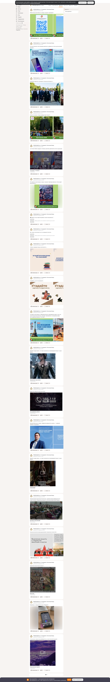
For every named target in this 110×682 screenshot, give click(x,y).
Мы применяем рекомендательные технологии (22, 29)
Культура (32, 593)
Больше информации (35, 3)
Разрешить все (82, 2)
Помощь (24, 25)
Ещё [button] (20, 26)
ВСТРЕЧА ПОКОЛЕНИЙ (35, 520)
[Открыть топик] (46, 12)
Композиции (32, 487)
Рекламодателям (19, 25)
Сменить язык (18, 23)
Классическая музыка (35, 666)
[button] (34, 38)
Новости (17, 26)
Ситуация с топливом (34, 170)
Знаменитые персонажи (35, 380)
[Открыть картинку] (41, 25)
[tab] (50, 5)
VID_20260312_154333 (35, 411)
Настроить (90, 2)
